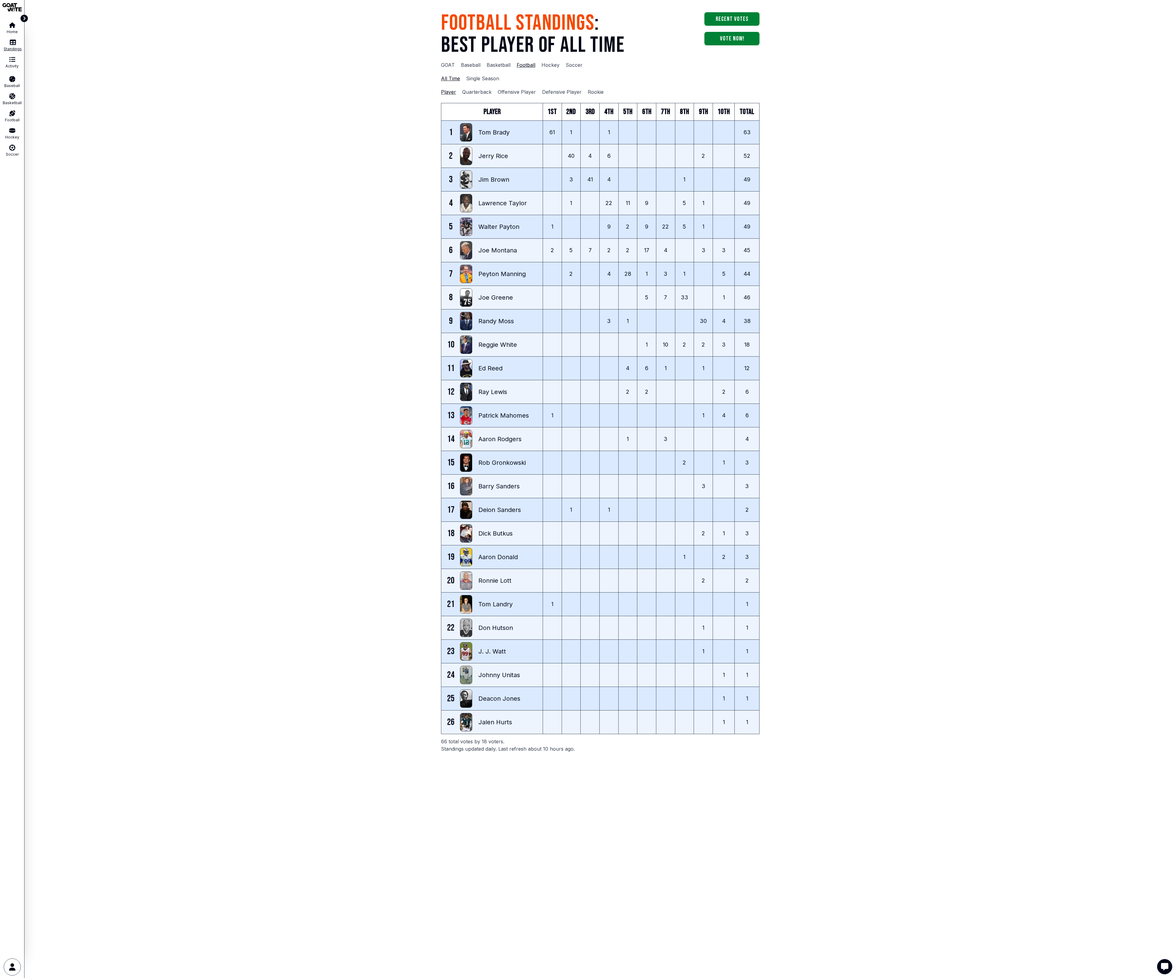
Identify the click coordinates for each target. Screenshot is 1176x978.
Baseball (471, 65)
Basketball (499, 65)
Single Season (482, 78)
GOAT (448, 65)
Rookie (596, 92)
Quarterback (477, 92)
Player (448, 92)
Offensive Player (517, 92)
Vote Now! (732, 38)
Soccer (574, 65)
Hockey (550, 65)
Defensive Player (562, 92)
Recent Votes (732, 19)
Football (526, 65)
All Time (450, 78)
